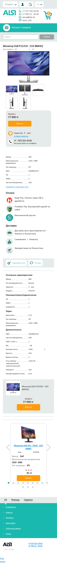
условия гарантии (21, 136)
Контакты (9, 518)
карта (2, 561)
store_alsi (27, 20)
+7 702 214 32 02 (30, 14)
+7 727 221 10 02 (30, 11)
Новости (9, 512)
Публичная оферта (13, 528)
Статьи (8, 534)
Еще (2, 558)
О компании (11, 507)
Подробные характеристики (17, 187)
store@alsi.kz (28, 17)
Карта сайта (10, 523)
